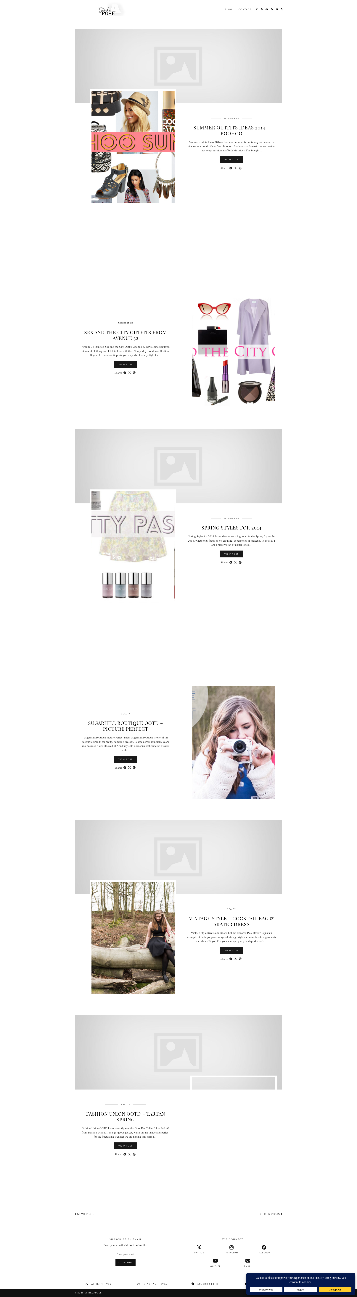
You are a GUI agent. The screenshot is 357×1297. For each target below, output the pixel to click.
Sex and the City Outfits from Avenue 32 (125, 335)
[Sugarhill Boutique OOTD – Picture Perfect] (178, 661)
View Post (231, 159)
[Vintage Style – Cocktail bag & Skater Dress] (178, 857)
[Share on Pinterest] (240, 168)
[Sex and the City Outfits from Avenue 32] (178, 266)
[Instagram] (262, 9)
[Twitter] (257, 9)
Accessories (231, 118)
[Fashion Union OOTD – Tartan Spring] (178, 1052)
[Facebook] (272, 9)
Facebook (206, 1284)
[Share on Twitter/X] (235, 168)
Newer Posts (86, 1213)
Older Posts (270, 1213)
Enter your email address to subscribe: (126, 1245)
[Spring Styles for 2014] (178, 466)
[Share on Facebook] (231, 168)
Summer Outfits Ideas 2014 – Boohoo (232, 130)
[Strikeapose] (109, 9)
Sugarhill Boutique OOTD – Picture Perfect (125, 726)
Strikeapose (93, 1293)
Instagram (153, 1284)
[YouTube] (267, 9)
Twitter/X (100, 1284)
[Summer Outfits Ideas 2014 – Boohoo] (178, 66)
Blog (228, 9)
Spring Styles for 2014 (232, 527)
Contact (245, 9)
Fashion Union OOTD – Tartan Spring (125, 1116)
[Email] (277, 9)
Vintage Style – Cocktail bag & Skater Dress (231, 921)
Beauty (125, 714)
